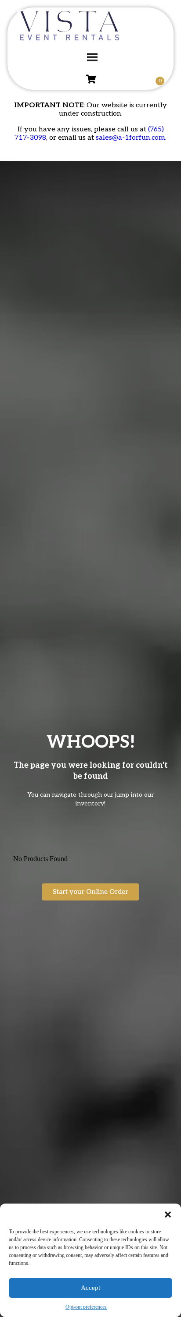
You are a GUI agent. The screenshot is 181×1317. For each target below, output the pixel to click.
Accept (90, 1287)
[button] (167, 1214)
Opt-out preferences (86, 1307)
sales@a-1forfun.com (130, 138)
